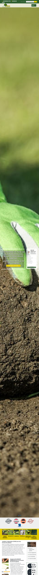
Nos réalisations (13, 265)
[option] (19, 287)
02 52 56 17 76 (6, 1)
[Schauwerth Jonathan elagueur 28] (6, 5)
